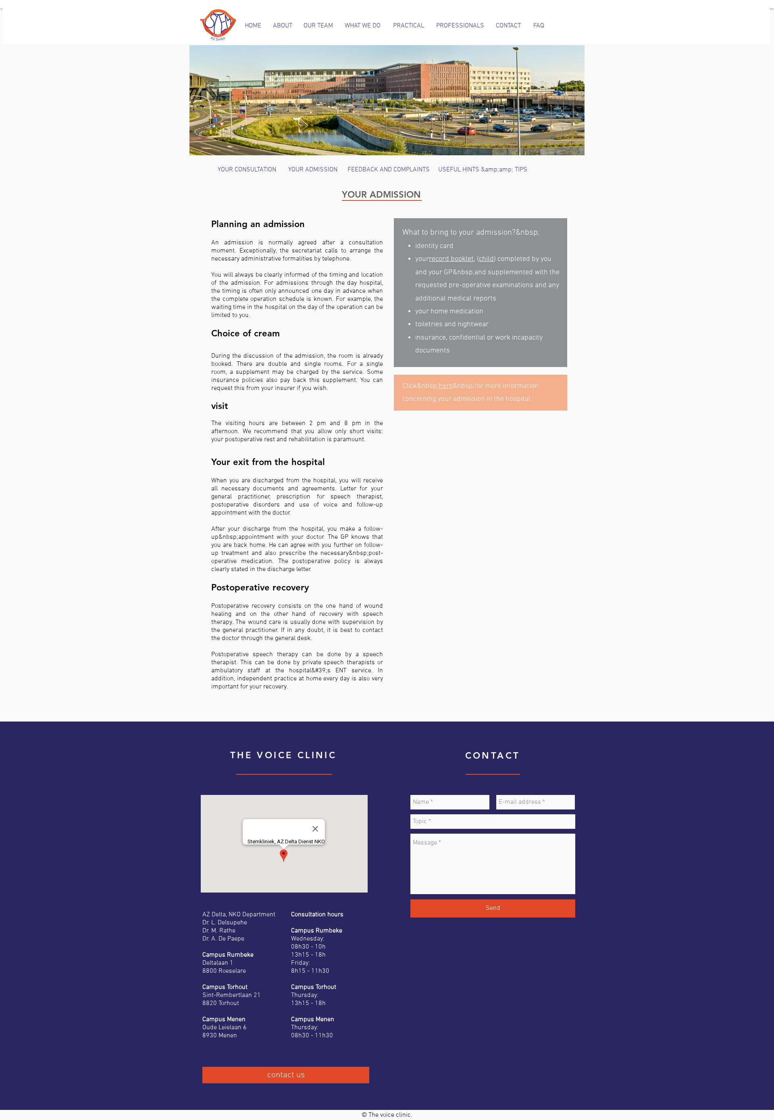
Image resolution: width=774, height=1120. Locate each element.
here (446, 386)
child (486, 259)
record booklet (451, 259)
